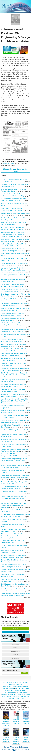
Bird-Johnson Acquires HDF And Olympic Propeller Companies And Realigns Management (13, 505)
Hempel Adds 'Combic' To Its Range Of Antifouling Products (13, 575)
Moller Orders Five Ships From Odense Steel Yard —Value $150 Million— (14, 395)
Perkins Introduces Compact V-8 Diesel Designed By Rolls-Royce (13, 390)
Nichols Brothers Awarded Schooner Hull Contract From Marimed (13, 359)
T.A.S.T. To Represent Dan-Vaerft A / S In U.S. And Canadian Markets (15, 224)
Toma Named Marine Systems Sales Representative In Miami (12, 551)
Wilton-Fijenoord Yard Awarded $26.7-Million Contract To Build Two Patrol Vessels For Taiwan (15, 401)
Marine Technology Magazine (26, 722)
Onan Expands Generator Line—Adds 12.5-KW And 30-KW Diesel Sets (15, 295)
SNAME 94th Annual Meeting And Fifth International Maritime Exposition (13, 314)
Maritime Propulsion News (15, 696)
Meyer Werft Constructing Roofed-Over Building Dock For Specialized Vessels (13, 269)
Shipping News (9, 690)
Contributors (15, 644)
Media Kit (15, 654)
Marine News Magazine (26, 739)
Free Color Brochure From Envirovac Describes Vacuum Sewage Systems (15, 421)
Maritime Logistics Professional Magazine (6, 723)
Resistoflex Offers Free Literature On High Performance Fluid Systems (14, 385)
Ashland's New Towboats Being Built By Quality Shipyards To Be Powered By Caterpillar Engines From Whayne (13, 234)
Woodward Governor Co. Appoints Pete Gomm (15, 213)
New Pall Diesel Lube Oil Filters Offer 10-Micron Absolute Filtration (13, 350)
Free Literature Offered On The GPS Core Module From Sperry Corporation (13, 566)
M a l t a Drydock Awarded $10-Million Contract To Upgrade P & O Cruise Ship (15, 516)
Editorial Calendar (15, 651)
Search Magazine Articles (9, 670)
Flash (7, 163)
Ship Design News (21, 692)
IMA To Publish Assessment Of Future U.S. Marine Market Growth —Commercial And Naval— (14, 375)
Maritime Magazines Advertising (18, 683)
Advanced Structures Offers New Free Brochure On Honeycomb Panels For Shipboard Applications (12, 536)
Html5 (12, 163)
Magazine (15, 632)
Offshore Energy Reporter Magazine (16, 740)
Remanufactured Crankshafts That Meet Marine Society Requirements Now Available (15, 595)
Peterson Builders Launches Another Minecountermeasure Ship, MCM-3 (12, 340)
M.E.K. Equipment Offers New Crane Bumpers (15, 275)
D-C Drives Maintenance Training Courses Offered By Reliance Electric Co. (14, 488)
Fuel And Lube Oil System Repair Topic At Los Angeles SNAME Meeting (15, 309)
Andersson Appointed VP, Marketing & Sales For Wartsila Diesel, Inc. (14, 483)
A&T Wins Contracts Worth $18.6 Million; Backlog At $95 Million (13, 530)
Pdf (3, 163)
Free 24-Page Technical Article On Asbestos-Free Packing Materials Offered (14, 450)
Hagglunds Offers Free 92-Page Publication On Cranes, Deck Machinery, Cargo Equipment (15, 476)
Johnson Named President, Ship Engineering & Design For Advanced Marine (15, 466)
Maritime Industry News (22, 688)
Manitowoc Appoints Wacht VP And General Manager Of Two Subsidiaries (14, 355)
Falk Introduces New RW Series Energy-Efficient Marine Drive (13, 542)
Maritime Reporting (21, 690)
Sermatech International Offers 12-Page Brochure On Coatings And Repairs (13, 250)
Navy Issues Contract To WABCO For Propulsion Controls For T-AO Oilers (12, 228)
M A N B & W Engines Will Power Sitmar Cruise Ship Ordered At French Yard (13, 556)
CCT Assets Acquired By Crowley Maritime (14, 491)
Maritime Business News (10, 694)
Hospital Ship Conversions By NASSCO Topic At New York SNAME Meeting (15, 369)
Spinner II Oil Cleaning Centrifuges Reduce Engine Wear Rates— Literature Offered (14, 460)
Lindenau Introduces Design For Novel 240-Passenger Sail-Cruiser (14, 190)
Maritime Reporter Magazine (16, 722)
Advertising (15, 647)
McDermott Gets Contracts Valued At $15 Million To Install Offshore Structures (13, 245)
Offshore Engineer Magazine (6, 739)
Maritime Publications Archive (12, 682)
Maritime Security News (20, 686)
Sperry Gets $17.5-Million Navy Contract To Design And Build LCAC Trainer (14, 455)
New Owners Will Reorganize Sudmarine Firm (15, 430)
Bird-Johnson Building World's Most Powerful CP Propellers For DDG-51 (15, 305)
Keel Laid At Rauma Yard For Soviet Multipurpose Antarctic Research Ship (12, 195)
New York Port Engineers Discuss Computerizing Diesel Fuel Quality (11, 209)
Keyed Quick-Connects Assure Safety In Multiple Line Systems (13, 281)
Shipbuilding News (8, 688)
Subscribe (15, 628)
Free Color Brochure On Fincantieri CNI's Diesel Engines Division (13, 219)
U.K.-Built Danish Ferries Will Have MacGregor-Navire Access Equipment (12, 324)
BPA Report (15, 658)
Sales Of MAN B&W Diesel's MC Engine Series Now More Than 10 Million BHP (13, 497)
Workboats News (9, 692)
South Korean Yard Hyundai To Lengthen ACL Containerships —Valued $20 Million (15, 331)
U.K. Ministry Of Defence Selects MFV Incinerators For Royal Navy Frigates (12, 285)
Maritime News (7, 686)
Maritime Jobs (20, 698)
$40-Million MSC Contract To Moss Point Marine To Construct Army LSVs (13, 200)
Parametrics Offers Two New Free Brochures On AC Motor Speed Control (14, 290)
